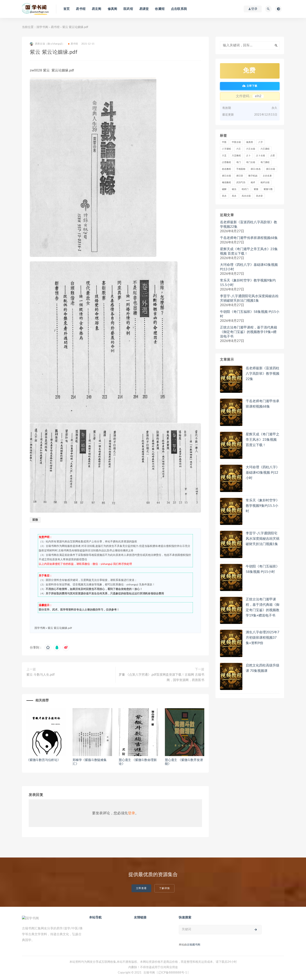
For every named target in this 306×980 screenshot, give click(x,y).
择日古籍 (270, 169)
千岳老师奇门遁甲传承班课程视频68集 (249, 238)
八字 (260, 142)
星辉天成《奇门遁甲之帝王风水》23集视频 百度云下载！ (249, 251)
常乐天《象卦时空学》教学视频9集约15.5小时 (248, 283)
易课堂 (144, 9)
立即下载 (251, 86)
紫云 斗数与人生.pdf (40, 674)
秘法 (234, 189)
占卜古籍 (260, 156)
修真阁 (112, 9)
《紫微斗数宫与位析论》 (43, 760)
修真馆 (249, 142)
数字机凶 (252, 176)
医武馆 (128, 9)
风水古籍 (246, 196)
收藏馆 (160, 9)
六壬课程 (265, 149)
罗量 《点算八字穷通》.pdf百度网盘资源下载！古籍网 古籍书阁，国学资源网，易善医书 (161, 677)
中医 (224, 142)
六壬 (238, 149)
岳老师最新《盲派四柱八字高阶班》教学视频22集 (248, 224)
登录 (131, 813)
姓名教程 (226, 169)
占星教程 (226, 162)
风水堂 (259, 196)
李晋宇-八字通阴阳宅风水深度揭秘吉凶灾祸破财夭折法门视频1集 (249, 298)
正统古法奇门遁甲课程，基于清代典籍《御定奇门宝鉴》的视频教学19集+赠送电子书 (248, 332)
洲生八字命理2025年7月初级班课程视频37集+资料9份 (262, 638)
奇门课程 (265, 162)
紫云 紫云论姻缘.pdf (60, 628)
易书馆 (81, 9)
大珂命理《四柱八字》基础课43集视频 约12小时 (249, 267)
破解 (224, 189)
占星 (272, 156)
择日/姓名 (256, 169)
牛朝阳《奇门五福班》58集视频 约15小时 (249, 314)
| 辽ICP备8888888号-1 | (172, 972)
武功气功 (240, 182)
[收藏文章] (48, 647)
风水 (224, 196)
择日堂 (239, 176)
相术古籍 (265, 182)
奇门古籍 (250, 162)
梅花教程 (226, 182)
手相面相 (240, 169)
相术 (253, 182)
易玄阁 (96, 9)
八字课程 (226, 149)
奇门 (238, 162)
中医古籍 (236, 142)
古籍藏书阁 (193, 944)
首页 (66, 9)
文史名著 (267, 176)
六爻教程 (236, 156)
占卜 (248, 156)
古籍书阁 (149, 972)
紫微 (35, 519)
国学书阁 (42, 27)
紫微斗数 (268, 189)
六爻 (224, 156)
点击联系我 (179, 9)
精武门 (245, 189)
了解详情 (164, 888)
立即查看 (141, 888)
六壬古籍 (250, 149)
